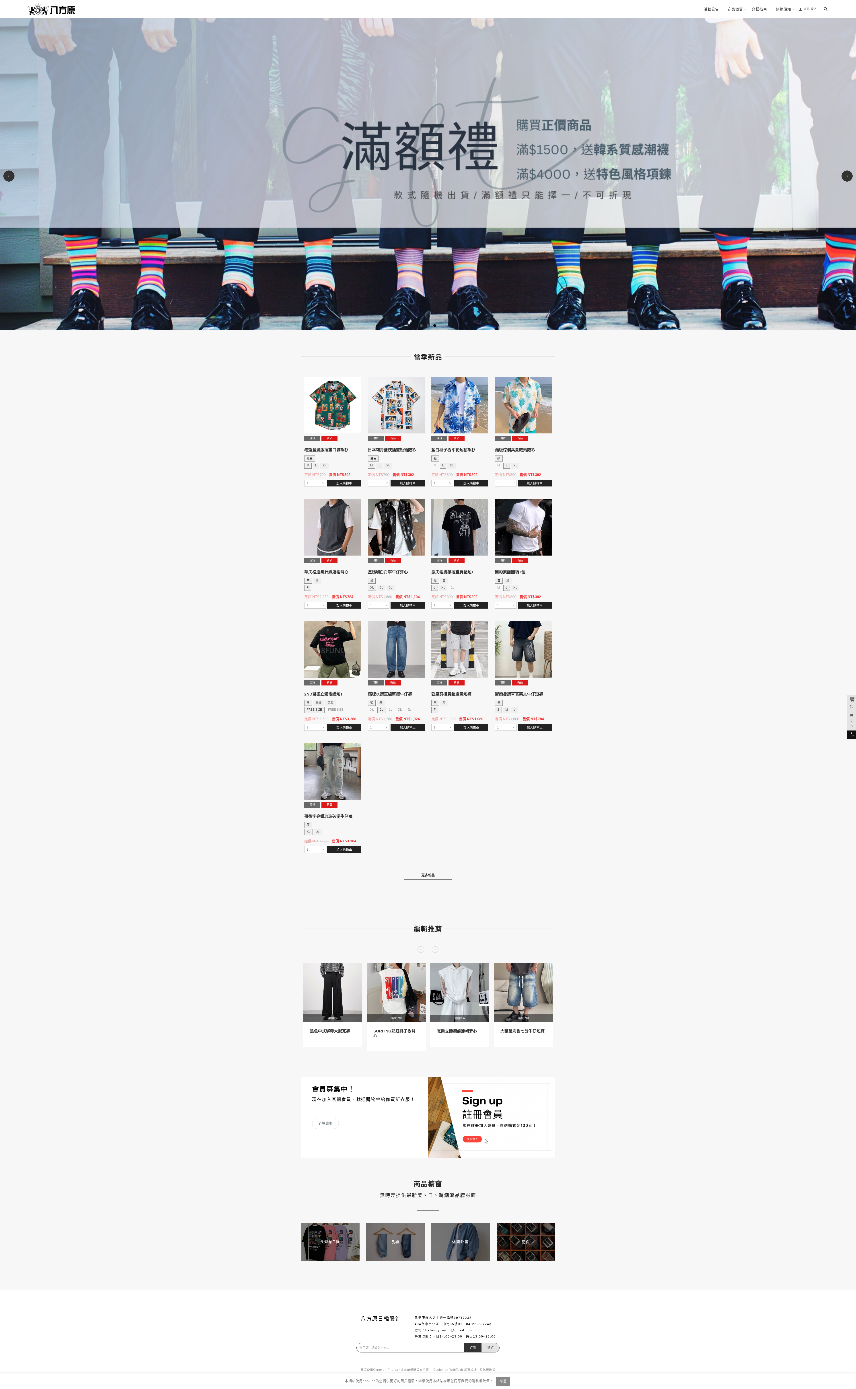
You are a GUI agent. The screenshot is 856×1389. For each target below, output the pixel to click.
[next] (435, 949)
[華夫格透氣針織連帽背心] (332, 527)
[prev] (421, 949)
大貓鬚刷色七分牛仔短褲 (522, 1031)
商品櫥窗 (735, 9)
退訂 (490, 1348)
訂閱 (472, 1348)
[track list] (356, 430)
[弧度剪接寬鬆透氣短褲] (459, 649)
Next (847, 176)
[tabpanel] (428, 174)
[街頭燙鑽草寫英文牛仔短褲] (523, 649)
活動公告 (711, 9)
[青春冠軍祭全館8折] (428, 174)
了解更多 (325, 1123)
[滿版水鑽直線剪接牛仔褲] (396, 649)
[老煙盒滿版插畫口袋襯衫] (332, 405)
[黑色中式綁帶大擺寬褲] (332, 992)
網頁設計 (470, 1369)
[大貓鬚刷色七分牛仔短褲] (523, 992)
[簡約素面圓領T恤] (523, 527)
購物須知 (783, 9)
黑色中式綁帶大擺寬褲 (330, 1031)
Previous (9, 176)
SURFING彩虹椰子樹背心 (394, 1033)
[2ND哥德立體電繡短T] (332, 649)
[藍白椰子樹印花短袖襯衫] (459, 405)
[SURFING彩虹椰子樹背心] (396, 992)
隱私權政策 (487, 1369)
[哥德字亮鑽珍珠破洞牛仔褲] (332, 771)
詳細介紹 (332, 1018)
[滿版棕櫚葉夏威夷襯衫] (523, 405)
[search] (826, 9)
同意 (503, 1381)
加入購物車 (344, 483)
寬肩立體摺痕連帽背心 (457, 1031)
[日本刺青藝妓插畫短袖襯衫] (396, 405)
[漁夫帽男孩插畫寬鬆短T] (459, 527)
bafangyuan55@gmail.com (449, 1330)
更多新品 (428, 875)
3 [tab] (435, 325)
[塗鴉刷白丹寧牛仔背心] (396, 527)
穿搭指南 (759, 9)
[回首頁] (52, 9)
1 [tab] (421, 325)
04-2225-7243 (479, 1324)
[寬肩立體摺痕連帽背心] (459, 992)
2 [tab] (428, 325)
